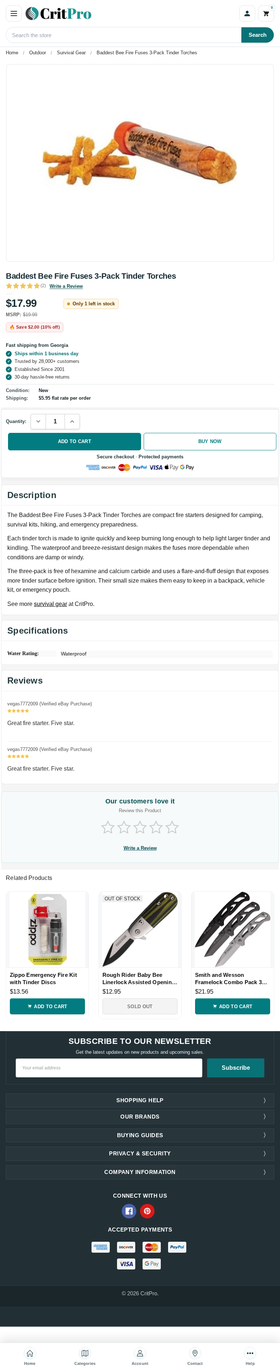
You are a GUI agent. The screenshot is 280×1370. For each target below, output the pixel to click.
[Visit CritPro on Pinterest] (147, 1211)
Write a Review (66, 286)
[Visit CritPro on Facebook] (129, 1211)
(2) (43, 285)
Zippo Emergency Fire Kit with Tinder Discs (43, 978)
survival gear (50, 604)
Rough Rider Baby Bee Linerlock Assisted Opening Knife (138, 979)
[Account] (247, 13)
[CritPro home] (131, 13)
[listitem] (140, 163)
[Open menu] (14, 13)
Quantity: (16, 421)
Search (258, 35)
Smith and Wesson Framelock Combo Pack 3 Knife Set (228, 979)
